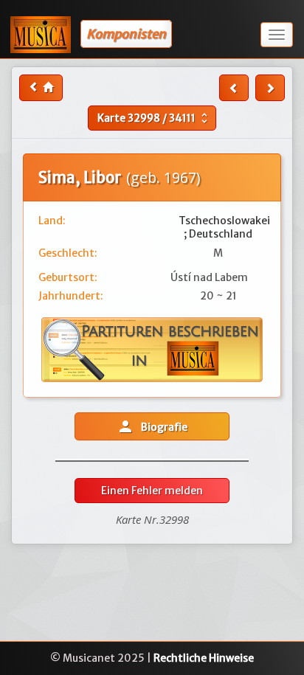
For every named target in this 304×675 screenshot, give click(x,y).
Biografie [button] (152, 426)
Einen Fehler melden (152, 490)
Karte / (154, 118)
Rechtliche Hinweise (203, 658)
